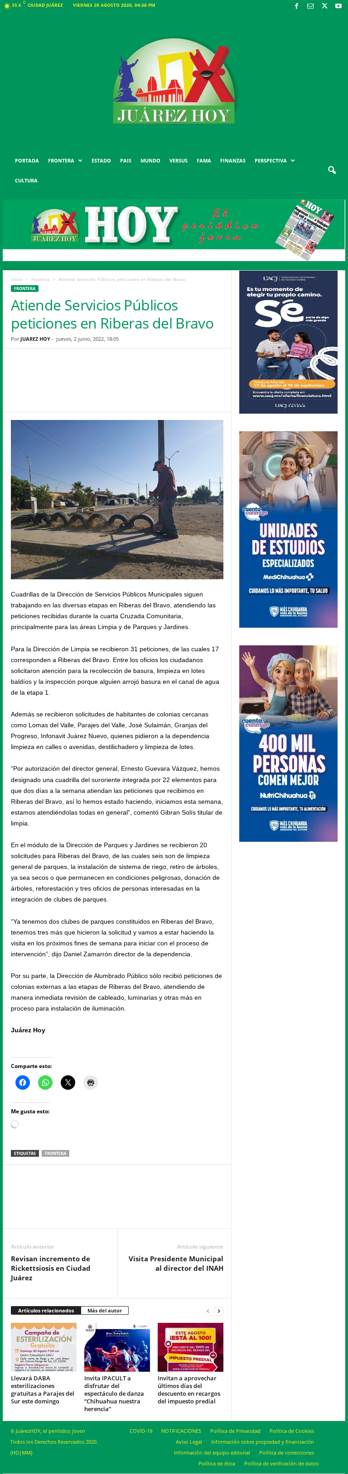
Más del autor (104, 1310)
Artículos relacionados (46, 1310)
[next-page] (218, 1311)
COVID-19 (141, 1430)
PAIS (125, 160)
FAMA (204, 160)
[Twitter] (324, 6)
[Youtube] (338, 6)
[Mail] (310, 6)
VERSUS (178, 160)
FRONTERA (61, 160)
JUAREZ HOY (35, 338)
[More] (188, 387)
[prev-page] (208, 1311)
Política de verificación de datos (281, 1463)
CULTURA (26, 180)
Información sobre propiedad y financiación (262, 1441)
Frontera (40, 279)
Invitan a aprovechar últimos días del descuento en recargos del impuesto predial (189, 1389)
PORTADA (27, 160)
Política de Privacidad (235, 1430)
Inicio (17, 279)
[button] (332, 171)
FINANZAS (233, 160)
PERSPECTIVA (271, 160)
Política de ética (216, 1463)
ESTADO (101, 160)
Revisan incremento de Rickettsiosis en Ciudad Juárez (51, 1268)
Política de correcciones (286, 1452)
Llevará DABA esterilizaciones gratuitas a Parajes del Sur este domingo (42, 1389)
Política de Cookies (292, 1430)
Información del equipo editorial (212, 1452)
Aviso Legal (189, 1441)
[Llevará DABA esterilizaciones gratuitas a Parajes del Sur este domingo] (44, 1347)
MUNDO (150, 160)
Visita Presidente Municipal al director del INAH (176, 1263)
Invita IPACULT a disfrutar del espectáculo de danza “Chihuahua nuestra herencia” (114, 1393)
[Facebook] (296, 6)
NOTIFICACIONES (181, 1430)
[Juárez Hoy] (174, 81)
